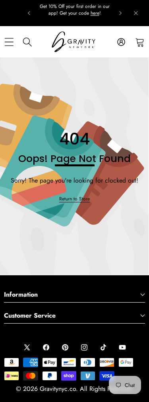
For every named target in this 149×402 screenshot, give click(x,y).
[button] (140, 42)
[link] (74, 199)
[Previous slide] (29, 13)
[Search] (28, 42)
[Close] (136, 13)
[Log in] (121, 42)
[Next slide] (120, 13)
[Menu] (9, 42)
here (95, 13)
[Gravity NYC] (74, 41)
